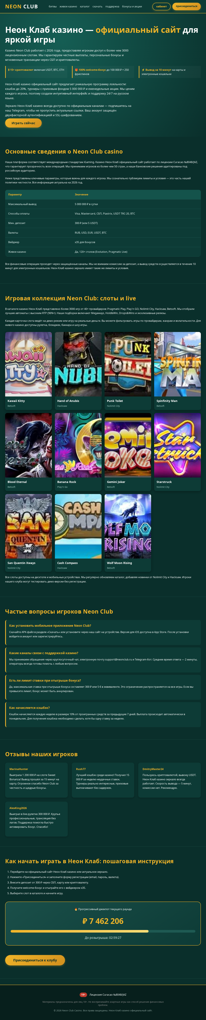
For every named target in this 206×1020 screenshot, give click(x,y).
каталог (85, 6)
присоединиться (186, 6)
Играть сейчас (23, 123)
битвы (53, 6)
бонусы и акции (132, 6)
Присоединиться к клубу (35, 960)
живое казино (68, 6)
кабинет (161, 6)
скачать (98, 6)
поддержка (112, 6)
